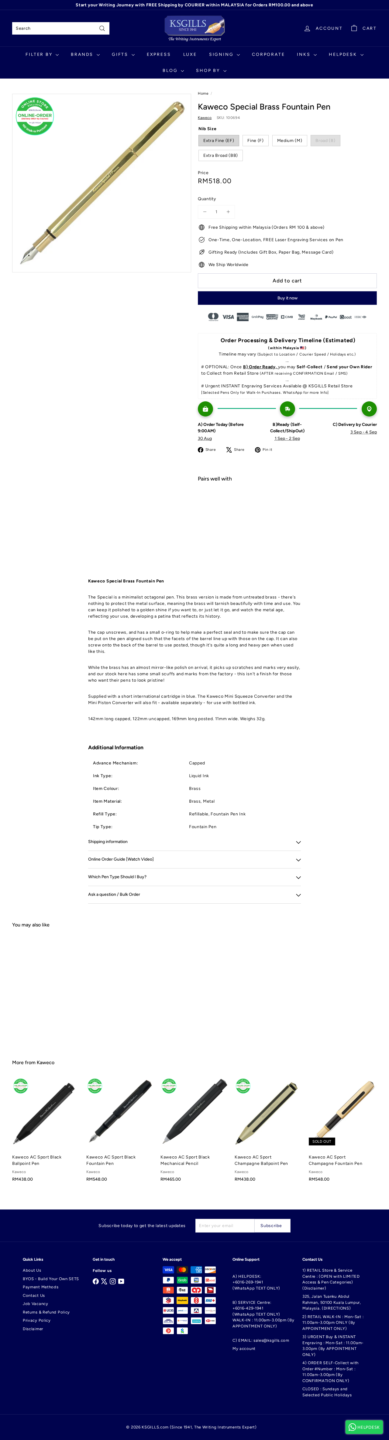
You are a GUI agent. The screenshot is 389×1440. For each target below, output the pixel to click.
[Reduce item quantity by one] (205, 212)
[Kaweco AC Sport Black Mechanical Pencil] (194, 1132)
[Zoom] (101, 183)
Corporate (268, 54)
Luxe (190, 54)
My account (244, 1348)
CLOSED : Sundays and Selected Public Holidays (327, 1392)
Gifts (121, 54)
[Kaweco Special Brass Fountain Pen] (287, 508)
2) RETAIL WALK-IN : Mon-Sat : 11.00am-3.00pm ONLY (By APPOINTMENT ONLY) (332, 1322)
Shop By (209, 70)
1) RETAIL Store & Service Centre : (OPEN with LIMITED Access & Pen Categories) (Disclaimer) (331, 1279)
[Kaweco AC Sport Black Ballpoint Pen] (46, 1132)
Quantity (207, 198)
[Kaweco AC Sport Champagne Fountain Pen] (343, 1132)
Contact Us (34, 1295)
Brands (83, 54)
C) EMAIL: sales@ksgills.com (260, 1340)
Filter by (40, 54)
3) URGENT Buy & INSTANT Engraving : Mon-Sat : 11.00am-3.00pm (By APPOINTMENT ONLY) (332, 1345)
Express (159, 54)
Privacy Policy (37, 1320)
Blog (171, 70)
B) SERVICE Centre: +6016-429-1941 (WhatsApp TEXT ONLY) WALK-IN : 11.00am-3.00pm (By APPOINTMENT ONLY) (263, 1314)
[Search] (102, 28)
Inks (304, 54)
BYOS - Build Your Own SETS (51, 1278)
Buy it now (287, 298)
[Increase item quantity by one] (228, 212)
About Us (32, 1270)
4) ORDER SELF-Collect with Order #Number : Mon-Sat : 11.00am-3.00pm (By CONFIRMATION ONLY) (330, 1372)
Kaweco (45, 1062)
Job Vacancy (35, 1303)
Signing (222, 54)
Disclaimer (33, 1329)
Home (203, 93)
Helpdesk (344, 54)
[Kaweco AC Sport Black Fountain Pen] (120, 1132)
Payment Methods (41, 1287)
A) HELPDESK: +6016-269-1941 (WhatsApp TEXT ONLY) (256, 1282)
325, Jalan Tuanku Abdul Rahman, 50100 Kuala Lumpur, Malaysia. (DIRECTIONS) (331, 1302)
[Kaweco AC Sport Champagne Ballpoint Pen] (269, 1132)
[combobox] (60, 28)
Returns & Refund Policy (46, 1312)
